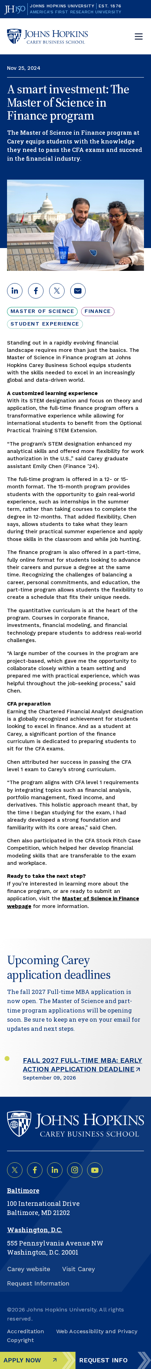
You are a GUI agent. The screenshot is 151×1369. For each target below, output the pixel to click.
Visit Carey (78, 1269)
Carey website (28, 1269)
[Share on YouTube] (95, 1170)
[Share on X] (14, 1170)
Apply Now (22, 1360)
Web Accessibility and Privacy (97, 1331)
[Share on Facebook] (34, 1170)
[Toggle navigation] (138, 36)
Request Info (103, 1360)
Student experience (45, 324)
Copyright (20, 1340)
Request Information (38, 1283)
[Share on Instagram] (75, 1170)
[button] (14, 291)
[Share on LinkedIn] (55, 1170)
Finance (98, 311)
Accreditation (25, 1331)
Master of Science (42, 311)
